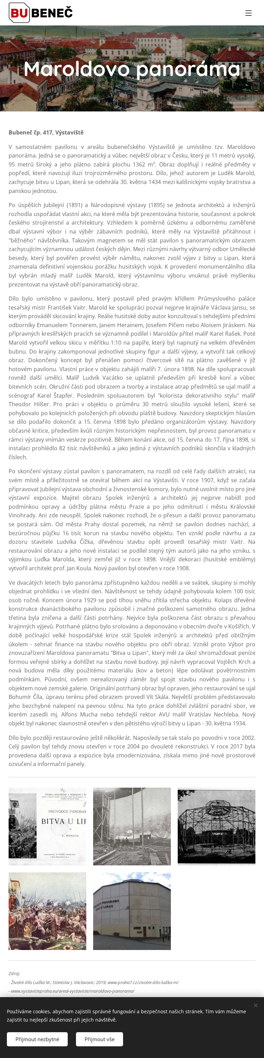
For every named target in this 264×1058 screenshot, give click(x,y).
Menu (248, 13)
